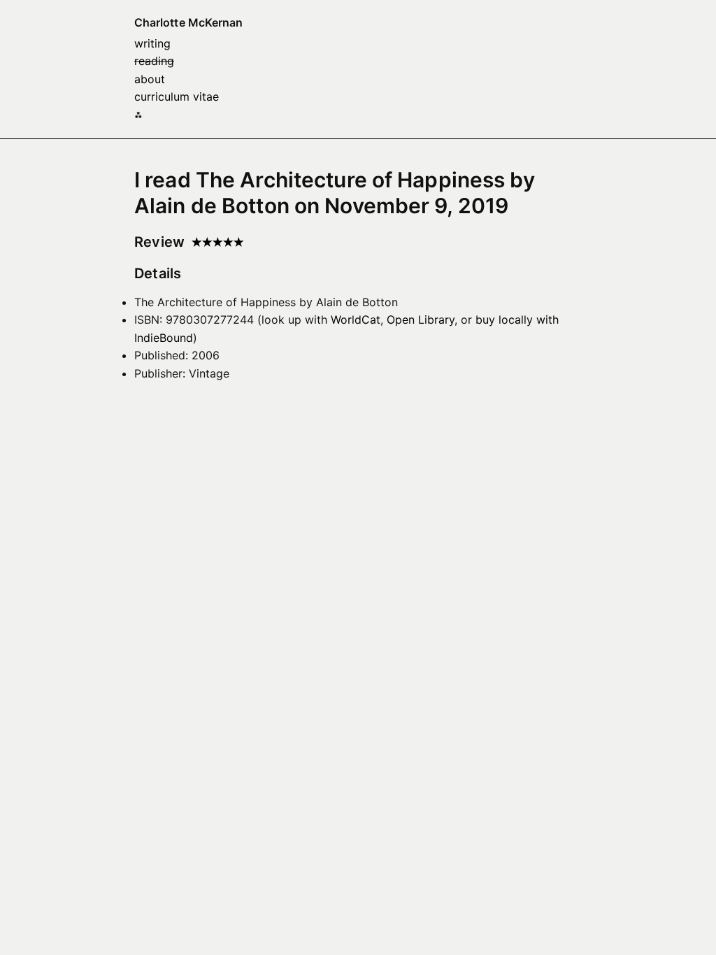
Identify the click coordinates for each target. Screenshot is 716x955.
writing (152, 43)
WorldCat (355, 319)
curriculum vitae (176, 96)
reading (154, 61)
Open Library (420, 319)
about (149, 79)
